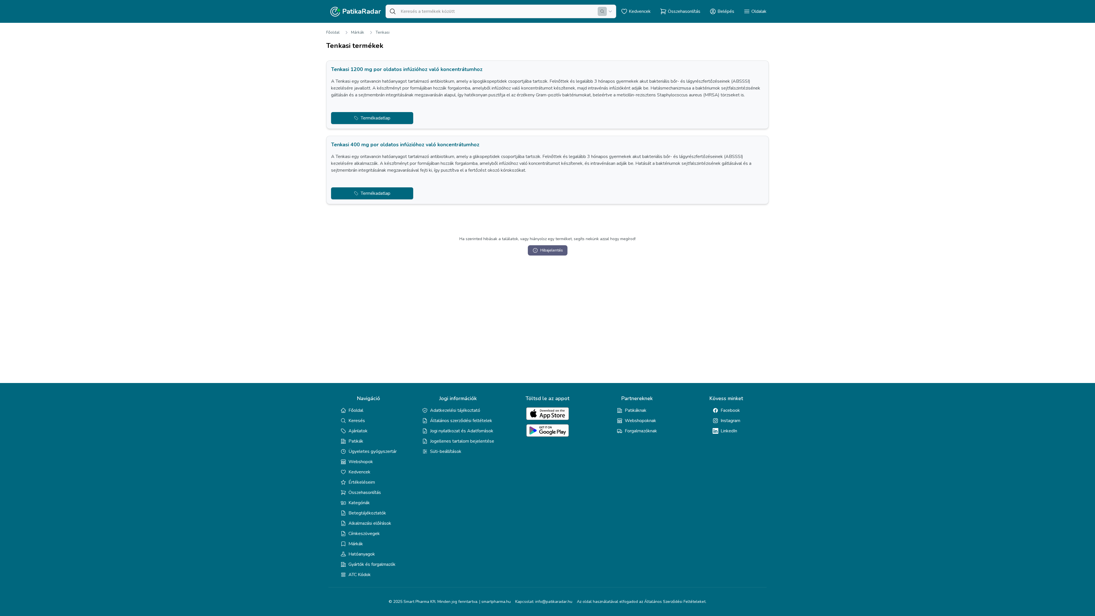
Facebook (730, 410)
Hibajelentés (551, 250)
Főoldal (333, 32)
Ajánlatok (358, 431)
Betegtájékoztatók (367, 513)
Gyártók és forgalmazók (372, 564)
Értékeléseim (361, 482)
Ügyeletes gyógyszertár (372, 451)
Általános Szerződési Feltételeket (674, 601)
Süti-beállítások (445, 451)
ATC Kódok (359, 575)
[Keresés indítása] (602, 11)
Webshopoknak (640, 421)
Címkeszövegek (364, 533)
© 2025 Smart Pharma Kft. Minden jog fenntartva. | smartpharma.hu (450, 601)
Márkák (357, 32)
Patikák (355, 441)
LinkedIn (729, 431)
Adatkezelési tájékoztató (455, 410)
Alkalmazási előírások (369, 523)
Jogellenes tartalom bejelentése (462, 441)
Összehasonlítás (364, 492)
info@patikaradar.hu (553, 601)
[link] (547, 94)
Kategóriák (359, 503)
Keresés (356, 421)
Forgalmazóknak (641, 431)
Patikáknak (635, 410)
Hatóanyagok (361, 554)
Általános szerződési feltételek (461, 421)
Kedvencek (359, 472)
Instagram (730, 421)
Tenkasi (383, 32)
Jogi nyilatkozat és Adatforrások (461, 431)
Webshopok (360, 462)
